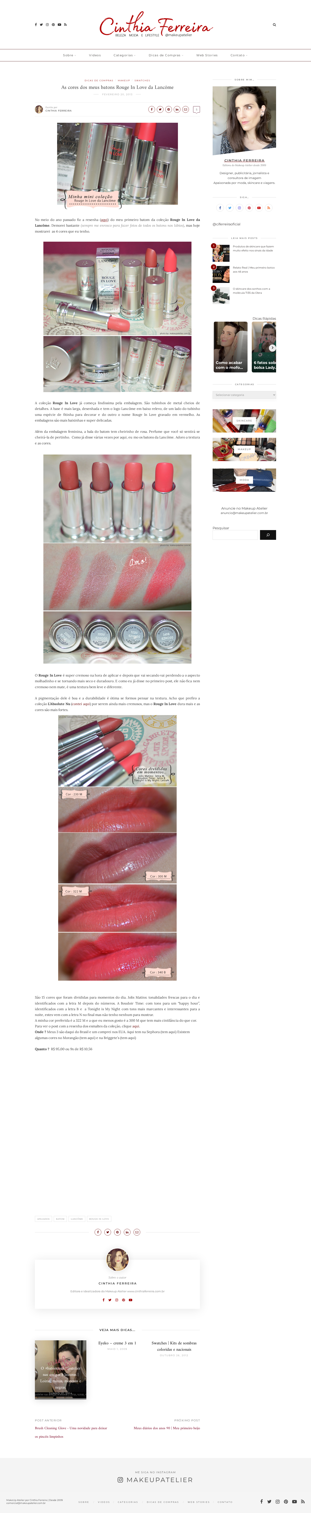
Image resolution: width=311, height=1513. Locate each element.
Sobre (68, 55)
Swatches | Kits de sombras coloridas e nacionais (174, 1346)
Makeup (124, 80)
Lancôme (77, 1219)
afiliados (43, 1219)
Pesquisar (221, 528)
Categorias (123, 55)
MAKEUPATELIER (160, 1480)
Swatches (142, 80)
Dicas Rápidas (264, 319)
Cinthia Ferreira (58, 110)
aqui (104, 220)
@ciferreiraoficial (226, 224)
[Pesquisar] (268, 535)
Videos (95, 55)
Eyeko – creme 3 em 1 (117, 1343)
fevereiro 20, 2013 (117, 94)
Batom (60, 1219)
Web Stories (207, 55)
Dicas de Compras (165, 55)
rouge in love (99, 1219)
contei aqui (81, 704)
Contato (238, 55)
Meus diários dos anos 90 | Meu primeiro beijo (167, 1428)
